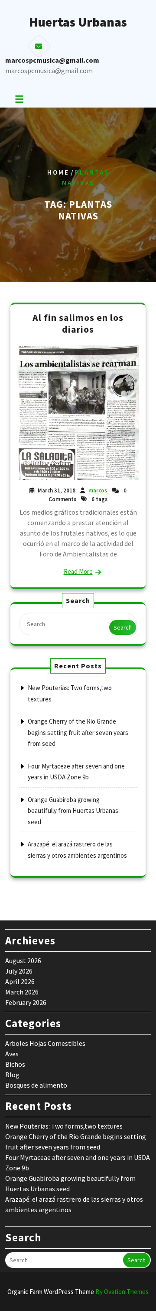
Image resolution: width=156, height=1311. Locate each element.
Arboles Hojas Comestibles (45, 1043)
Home (58, 172)
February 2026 (25, 1002)
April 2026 (20, 981)
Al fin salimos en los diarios (78, 323)
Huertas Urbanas (78, 21)
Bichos (15, 1064)
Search (123, 627)
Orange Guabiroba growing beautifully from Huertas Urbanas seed (73, 810)
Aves (12, 1053)
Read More (78, 571)
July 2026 (18, 971)
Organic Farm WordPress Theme (78, 1291)
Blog (12, 1074)
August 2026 (23, 960)
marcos (97, 490)
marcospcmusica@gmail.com (49, 70)
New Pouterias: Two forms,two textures (64, 1126)
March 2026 (22, 991)
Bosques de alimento (36, 1085)
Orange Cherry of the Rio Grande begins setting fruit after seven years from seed (78, 732)
